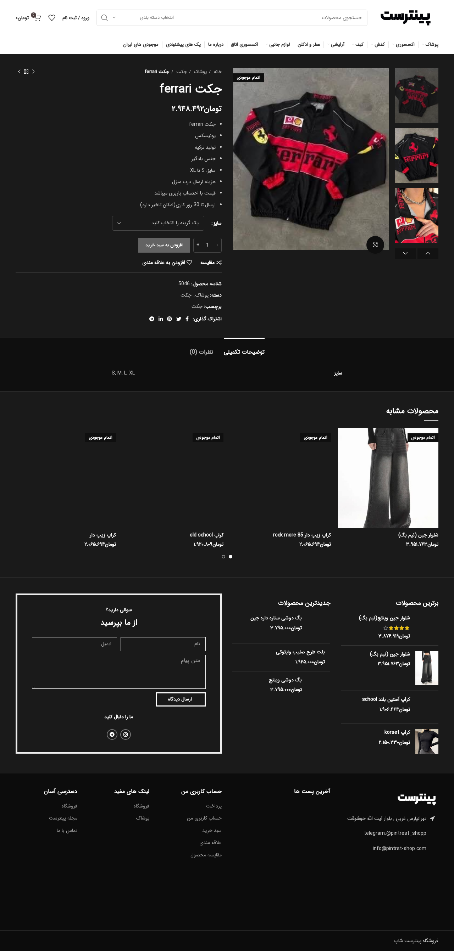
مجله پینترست (63, 818)
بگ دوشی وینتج (285, 680)
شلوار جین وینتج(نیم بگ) (384, 618)
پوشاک (200, 71)
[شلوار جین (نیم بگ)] (426, 668)
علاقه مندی (210, 842)
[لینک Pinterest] (169, 318)
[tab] (244, 348)
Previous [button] (427, 253)
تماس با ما (67, 830)
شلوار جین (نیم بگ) (418, 535)
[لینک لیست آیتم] (389, 833)
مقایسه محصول (206, 855)
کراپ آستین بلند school (386, 699)
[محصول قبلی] (33, 71)
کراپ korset (397, 732)
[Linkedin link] (160, 318)
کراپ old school (206, 535)
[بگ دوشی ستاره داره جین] (318, 626)
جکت (181, 71)
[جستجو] (104, 18)
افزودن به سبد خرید (164, 245)
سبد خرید (212, 830)
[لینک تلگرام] (151, 318)
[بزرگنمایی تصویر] (375, 245)
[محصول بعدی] (19, 71)
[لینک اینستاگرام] (125, 734)
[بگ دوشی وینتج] (318, 691)
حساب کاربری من (204, 818)
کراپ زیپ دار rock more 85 (302, 535)
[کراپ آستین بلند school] (426, 707)
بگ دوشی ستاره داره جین (276, 618)
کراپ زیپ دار (103, 535)
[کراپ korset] (426, 741)
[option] (416, 95)
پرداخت (214, 806)
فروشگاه (141, 806)
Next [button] (405, 253)
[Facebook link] (187, 318)
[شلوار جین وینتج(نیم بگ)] (426, 627)
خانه (217, 71)
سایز (218, 223)
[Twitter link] (178, 318)
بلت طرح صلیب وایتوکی (300, 652)
